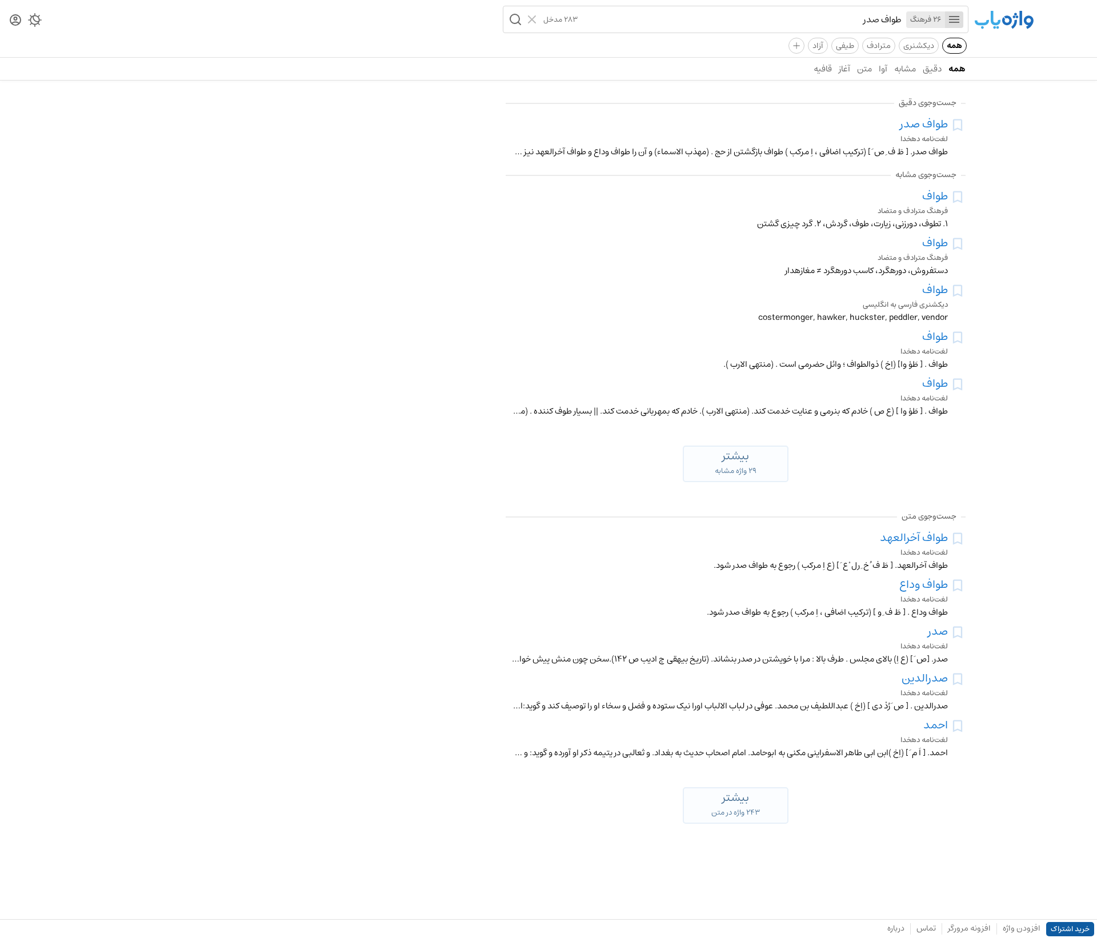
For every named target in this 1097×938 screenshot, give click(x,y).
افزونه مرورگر (969, 928)
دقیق (932, 69)
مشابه (905, 69)
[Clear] (533, 19)
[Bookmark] (958, 125)
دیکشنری (918, 46)
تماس (926, 928)
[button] (514, 19)
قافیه (823, 69)
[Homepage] (1004, 21)
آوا (883, 69)
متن (864, 69)
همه (954, 46)
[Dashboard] (15, 20)
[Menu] (954, 19)
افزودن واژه (1021, 928)
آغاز (844, 69)
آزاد (817, 46)
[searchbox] (740, 19)
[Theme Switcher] (35, 22)
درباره (895, 928)
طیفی (845, 46)
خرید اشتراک (1070, 929)
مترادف (879, 46)
